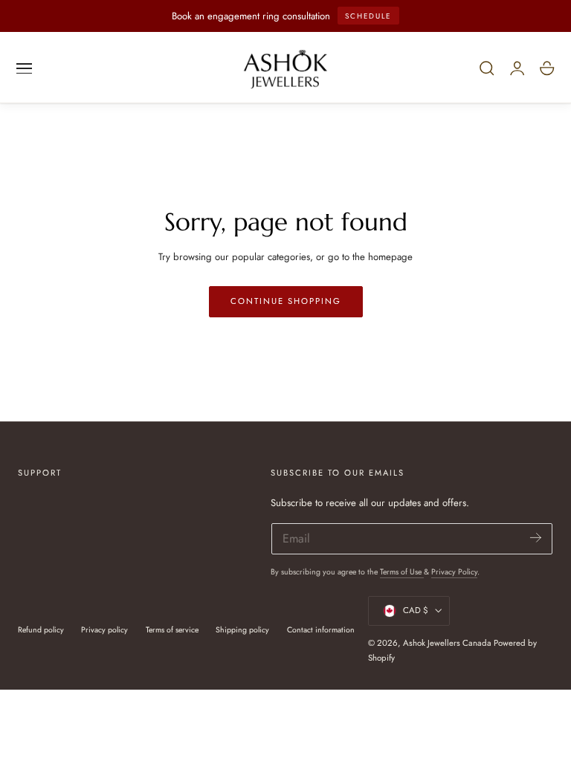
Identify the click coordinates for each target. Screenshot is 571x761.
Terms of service (172, 629)
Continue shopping (285, 301)
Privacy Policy (454, 571)
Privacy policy (104, 629)
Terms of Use (402, 571)
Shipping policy (242, 629)
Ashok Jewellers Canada (447, 643)
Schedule (368, 16)
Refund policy (41, 629)
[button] (24, 68)
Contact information (321, 629)
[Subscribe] (535, 537)
